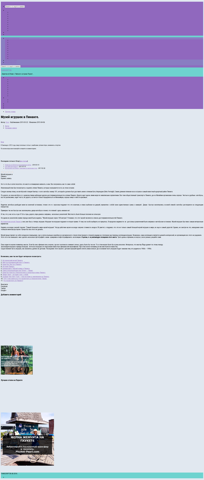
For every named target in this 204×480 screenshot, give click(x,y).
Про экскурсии (14, 84)
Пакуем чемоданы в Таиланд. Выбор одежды (25, 20)
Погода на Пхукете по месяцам (16, 106)
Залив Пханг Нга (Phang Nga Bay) (21, 16)
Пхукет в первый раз (12, 10)
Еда (10, 88)
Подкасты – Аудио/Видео (18, 94)
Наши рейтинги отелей (17, 102)
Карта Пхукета (14, 18)
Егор (7, 122)
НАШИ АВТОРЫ (10, 35)
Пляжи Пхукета (14, 80)
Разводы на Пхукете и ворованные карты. (18, 165)
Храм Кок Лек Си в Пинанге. (12, 264)
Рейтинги (12, 96)
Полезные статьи (15, 92)
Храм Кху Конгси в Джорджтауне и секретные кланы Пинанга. (24, 273)
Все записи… (13, 31)
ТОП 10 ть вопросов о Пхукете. (20, 12)
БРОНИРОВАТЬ (14, 100)
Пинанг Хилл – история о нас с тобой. (15, 275)
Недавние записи (11, 128)
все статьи (23, 161)
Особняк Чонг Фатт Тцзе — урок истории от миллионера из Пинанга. (25, 277)
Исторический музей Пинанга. (12, 260)
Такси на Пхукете (11, 108)
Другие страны (14, 86)
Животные (12, 90)
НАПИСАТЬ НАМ (11, 33)
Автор (7, 126)
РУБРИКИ (8, 78)
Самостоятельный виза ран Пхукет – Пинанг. (17, 271)
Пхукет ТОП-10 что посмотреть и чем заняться (25, 14)
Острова (12, 82)
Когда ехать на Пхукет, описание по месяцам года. (21, 168)
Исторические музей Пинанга (11, 222)
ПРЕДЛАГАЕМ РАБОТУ (13, 104)
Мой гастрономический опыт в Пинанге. (16, 262)
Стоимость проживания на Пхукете (21, 29)
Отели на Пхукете (11, 98)
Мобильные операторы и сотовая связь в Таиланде (27, 24)
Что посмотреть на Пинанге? (13, 281)
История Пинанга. (8, 267)
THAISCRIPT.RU (6, 3)
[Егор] (5, 139)
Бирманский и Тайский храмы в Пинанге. (16, 269)
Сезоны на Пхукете (16, 22)
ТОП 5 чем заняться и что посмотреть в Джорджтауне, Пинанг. (25, 279)
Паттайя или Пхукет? (11, 166)
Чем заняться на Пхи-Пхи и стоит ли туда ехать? (26, 27)
